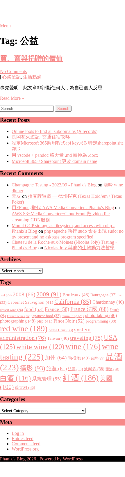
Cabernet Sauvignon (30, 302)
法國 (75, 369)
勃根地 (79, 358)
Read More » (12, 98)
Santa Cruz (61, 330)
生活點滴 (32, 76)
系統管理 (47, 379)
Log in (18, 433)
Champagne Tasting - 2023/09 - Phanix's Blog (54, 184)
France (57, 309)
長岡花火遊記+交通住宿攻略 (41, 136)
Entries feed (22, 438)
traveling (86, 337)
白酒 (15, 378)
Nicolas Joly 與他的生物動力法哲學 (79, 247)
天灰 (16, 196)
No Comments (13, 71)
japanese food (45, 316)
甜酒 (112, 369)
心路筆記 (11, 76)
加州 (56, 358)
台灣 (97, 358)
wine (83, 346)
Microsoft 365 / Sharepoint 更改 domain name (54, 161)
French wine (18, 316)
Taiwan (58, 338)
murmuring (73, 316)
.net (6, 295)
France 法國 (89, 309)
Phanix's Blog (27, 11)
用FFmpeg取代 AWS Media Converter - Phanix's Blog (63, 207)
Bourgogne (103, 295)
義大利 (25, 387)
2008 (24, 294)
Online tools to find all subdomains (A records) (54, 131)
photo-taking (101, 315)
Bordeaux (76, 294)
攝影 (32, 368)
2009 (48, 294)
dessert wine (11, 310)
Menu (5, 25)
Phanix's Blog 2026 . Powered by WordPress (41, 458)
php (44, 321)
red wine (23, 328)
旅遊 (56, 368)
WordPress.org (25, 448)
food (34, 309)
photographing (17, 321)
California (72, 301)
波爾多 (94, 368)
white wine (40, 346)
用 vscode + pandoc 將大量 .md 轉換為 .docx (55, 155)
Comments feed (26, 443)
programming (101, 321)
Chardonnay (108, 302)
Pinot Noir (69, 321)
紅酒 (81, 377)
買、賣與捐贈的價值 (31, 58)
